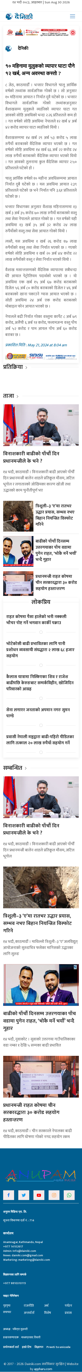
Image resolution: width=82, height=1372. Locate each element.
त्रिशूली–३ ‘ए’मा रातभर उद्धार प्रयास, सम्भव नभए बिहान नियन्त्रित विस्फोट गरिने (55, 515)
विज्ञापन (38, 1347)
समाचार (7, 1312)
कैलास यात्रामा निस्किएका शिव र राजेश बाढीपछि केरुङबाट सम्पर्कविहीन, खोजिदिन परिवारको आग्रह (40, 683)
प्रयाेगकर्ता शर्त (11, 1347)
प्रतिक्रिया (13, 367)
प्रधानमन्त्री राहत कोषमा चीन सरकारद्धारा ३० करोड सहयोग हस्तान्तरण (56, 582)
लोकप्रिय (41, 602)
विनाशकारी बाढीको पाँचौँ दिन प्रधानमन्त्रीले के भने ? (31, 457)
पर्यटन (68, 1306)
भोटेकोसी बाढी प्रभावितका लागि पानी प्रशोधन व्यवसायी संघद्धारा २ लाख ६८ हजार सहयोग (40, 650)
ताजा (8, 396)
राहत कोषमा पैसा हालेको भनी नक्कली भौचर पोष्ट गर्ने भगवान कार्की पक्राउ (36, 619)
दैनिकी (23, 48)
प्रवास (68, 1313)
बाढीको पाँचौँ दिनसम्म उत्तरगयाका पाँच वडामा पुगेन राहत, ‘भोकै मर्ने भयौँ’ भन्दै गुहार (56, 550)
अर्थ (46, 1306)
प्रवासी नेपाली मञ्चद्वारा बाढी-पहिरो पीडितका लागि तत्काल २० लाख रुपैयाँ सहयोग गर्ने (40, 740)
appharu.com (43, 1369)
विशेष (47, 1313)
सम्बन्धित (13, 768)
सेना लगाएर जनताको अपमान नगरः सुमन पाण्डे (38, 713)
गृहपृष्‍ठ (7, 1305)
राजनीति (29, 1306)
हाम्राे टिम (26, 1347)
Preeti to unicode (58, 1347)
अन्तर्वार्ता (29, 1313)
